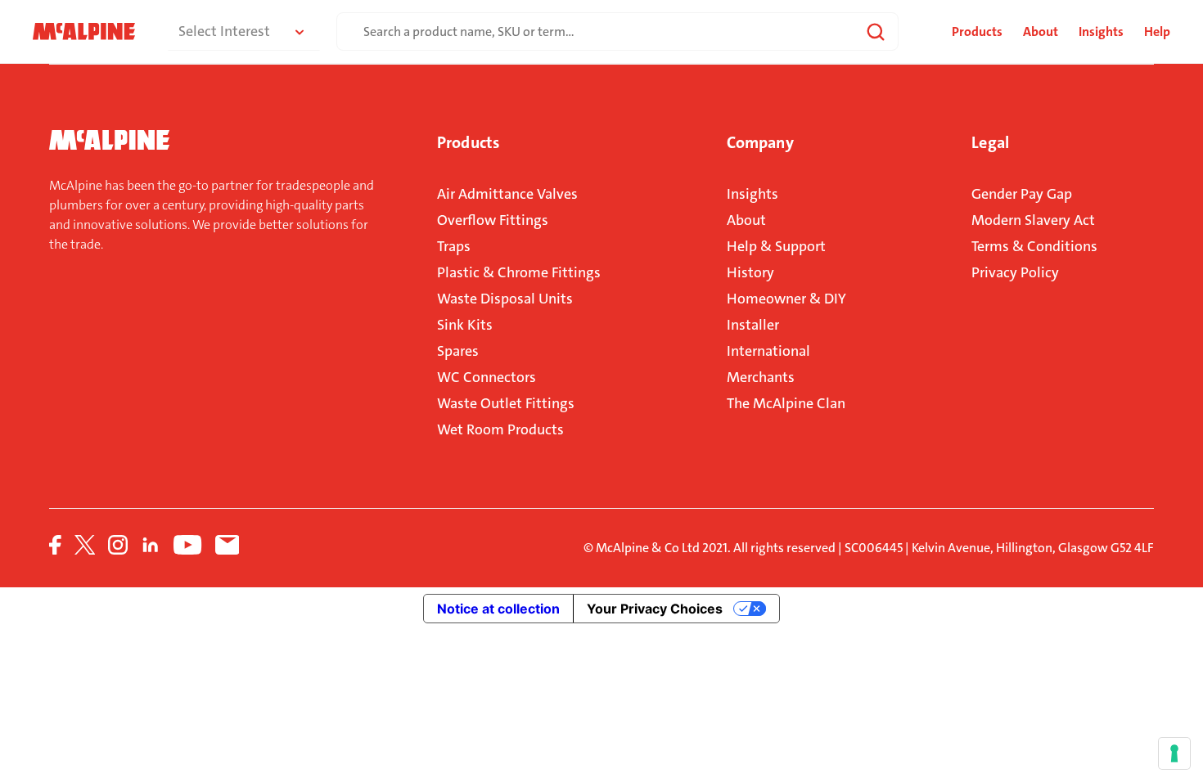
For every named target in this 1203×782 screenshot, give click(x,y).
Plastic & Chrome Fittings (519, 272)
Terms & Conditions (1034, 246)
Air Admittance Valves (507, 194)
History (750, 272)
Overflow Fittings (492, 220)
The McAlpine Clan (786, 403)
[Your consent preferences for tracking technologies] (1174, 753)
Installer (753, 325)
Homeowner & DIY (786, 298)
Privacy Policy (1015, 272)
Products (468, 142)
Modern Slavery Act (1033, 220)
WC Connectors (486, 377)
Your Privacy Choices (655, 608)
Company (760, 142)
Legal (990, 142)
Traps (454, 246)
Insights (1101, 31)
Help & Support (776, 246)
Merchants (761, 377)
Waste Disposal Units (505, 298)
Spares (458, 351)
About (1040, 31)
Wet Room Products (500, 429)
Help (1157, 31)
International (768, 351)
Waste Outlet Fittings (505, 403)
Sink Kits (465, 325)
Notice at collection (498, 608)
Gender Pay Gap (1021, 194)
